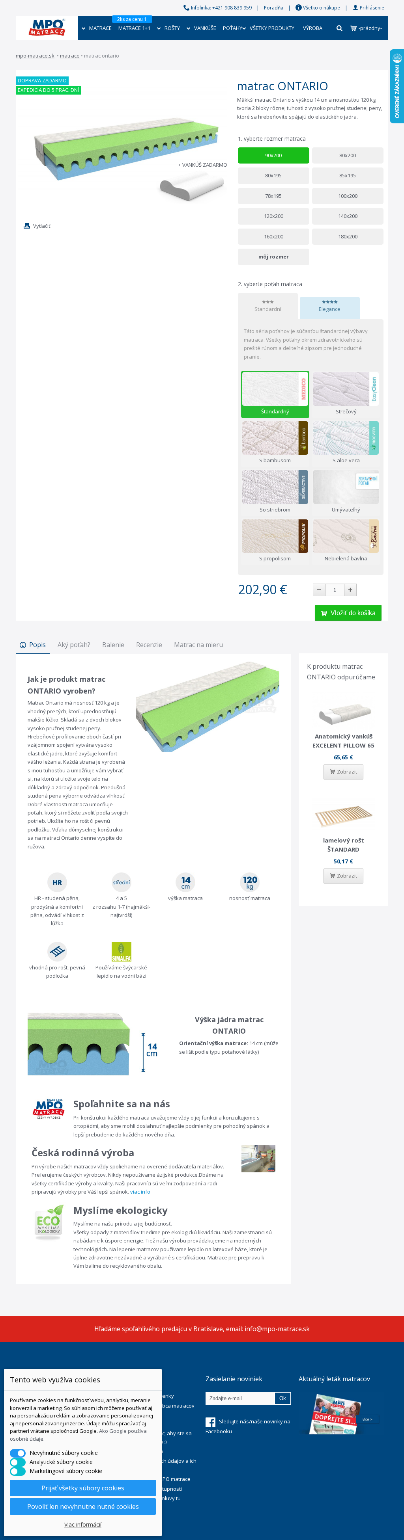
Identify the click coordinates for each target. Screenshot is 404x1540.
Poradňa (273, 7)
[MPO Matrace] (47, 21)
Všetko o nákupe (321, 7)
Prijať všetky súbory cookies (82, 1488)
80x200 (347, 155)
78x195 (273, 195)
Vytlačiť (41, 225)
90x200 (273, 155)
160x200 (273, 236)
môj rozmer (273, 256)
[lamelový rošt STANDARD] (343, 815)
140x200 (347, 215)
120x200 (273, 215)
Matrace (70, 55)
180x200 (347, 236)
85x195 (347, 175)
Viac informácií (82, 1524)
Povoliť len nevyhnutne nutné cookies (83, 1506)
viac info (140, 1191)
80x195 (273, 175)
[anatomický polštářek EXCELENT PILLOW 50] (343, 711)
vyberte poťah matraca (271, 284)
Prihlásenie (371, 7)
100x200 (347, 195)
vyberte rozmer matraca (272, 138)
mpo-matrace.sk (35, 55)
